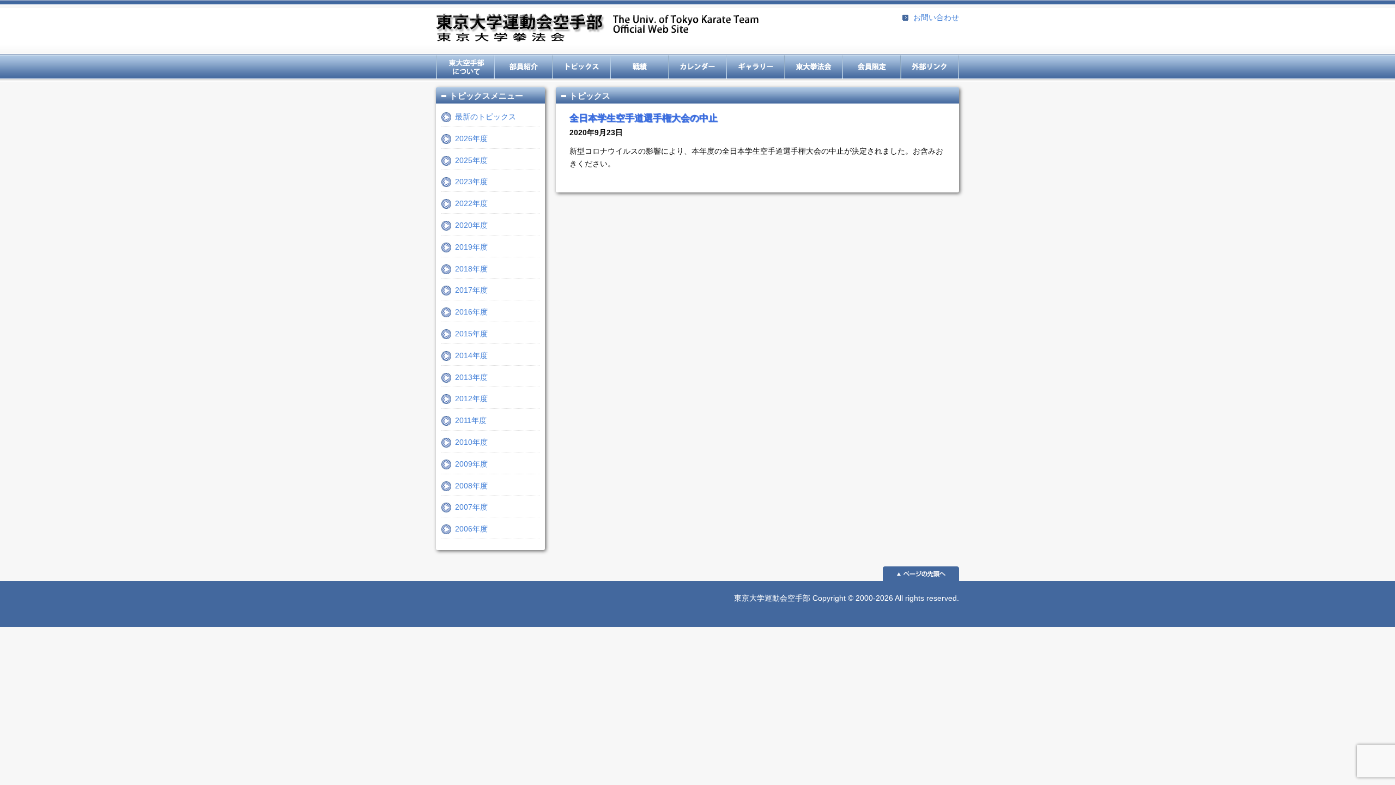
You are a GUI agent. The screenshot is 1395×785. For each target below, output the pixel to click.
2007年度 (471, 507)
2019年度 (471, 247)
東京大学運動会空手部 (597, 29)
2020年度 (471, 225)
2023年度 (471, 181)
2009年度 (471, 464)
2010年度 (471, 442)
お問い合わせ (936, 17)
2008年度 (471, 485)
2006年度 (471, 528)
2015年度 (471, 333)
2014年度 (471, 355)
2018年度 (471, 268)
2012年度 (471, 398)
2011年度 (471, 420)
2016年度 (471, 311)
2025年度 (471, 160)
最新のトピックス (485, 116)
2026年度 (471, 138)
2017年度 (471, 290)
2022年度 (471, 203)
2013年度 (471, 377)
